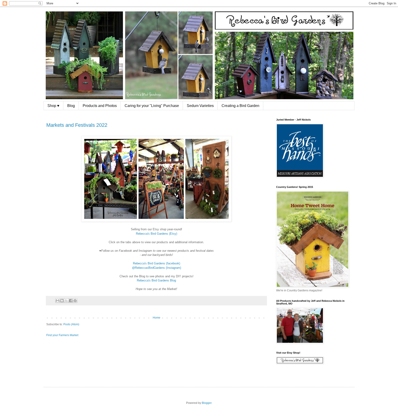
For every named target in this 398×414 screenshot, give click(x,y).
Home (156, 317)
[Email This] (57, 300)
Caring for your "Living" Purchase (152, 106)
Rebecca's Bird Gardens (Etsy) (156, 233)
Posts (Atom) (71, 324)
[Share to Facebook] (70, 300)
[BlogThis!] (62, 300)
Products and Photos (100, 106)
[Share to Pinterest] (75, 300)
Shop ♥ (53, 106)
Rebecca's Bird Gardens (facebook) (156, 263)
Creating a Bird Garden (240, 106)
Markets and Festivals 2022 (76, 125)
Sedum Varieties (200, 106)
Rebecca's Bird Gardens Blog (156, 280)
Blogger (206, 403)
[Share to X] (66, 300)
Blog (71, 106)
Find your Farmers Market (62, 335)
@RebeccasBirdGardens (148, 267)
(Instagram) (173, 267)
